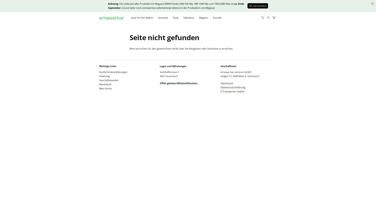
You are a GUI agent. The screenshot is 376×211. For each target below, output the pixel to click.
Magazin (203, 17)
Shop (176, 17)
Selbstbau (188, 17)
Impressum (227, 83)
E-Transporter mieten (233, 91)
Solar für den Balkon (142, 17)
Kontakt (217, 17)
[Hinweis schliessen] (372, 3)
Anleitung (104, 76)
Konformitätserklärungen (113, 72)
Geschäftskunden (109, 80)
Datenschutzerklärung (233, 87)
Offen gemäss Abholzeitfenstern (179, 83)
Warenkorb (105, 84)
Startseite (212, 48)
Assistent (163, 17)
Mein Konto (105, 88)
